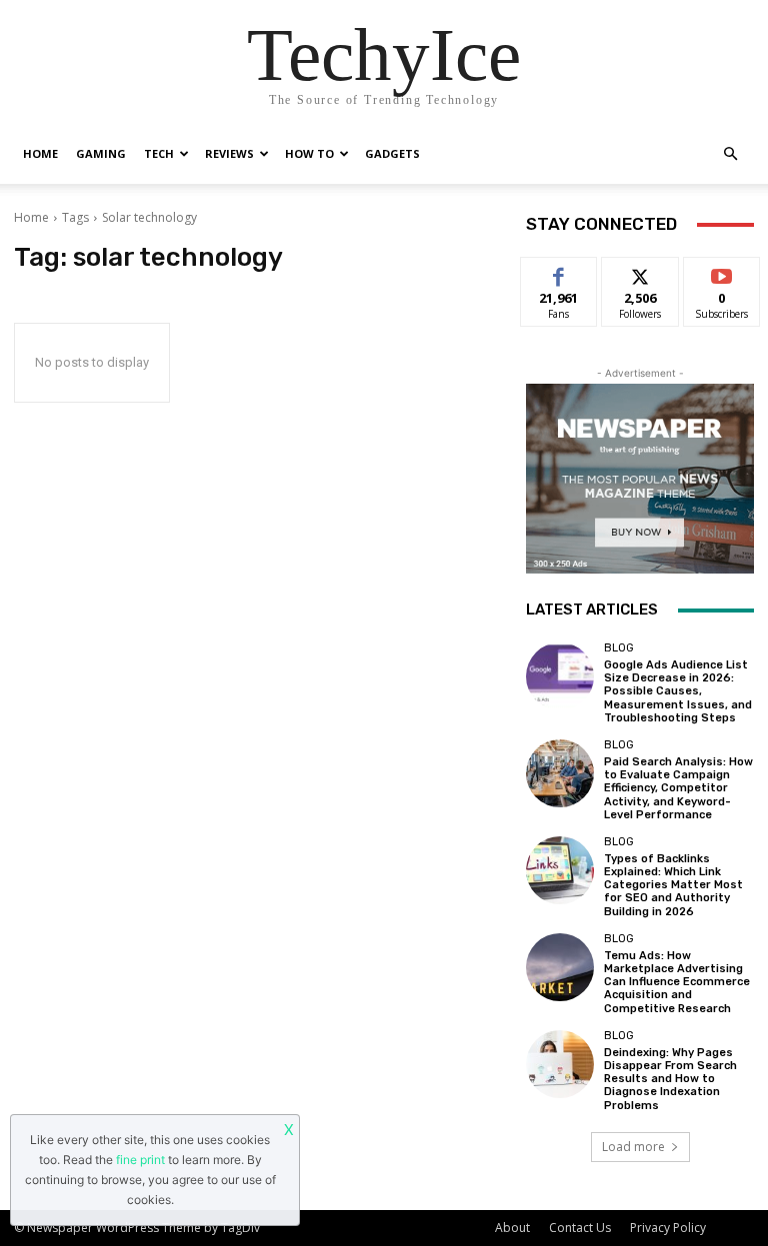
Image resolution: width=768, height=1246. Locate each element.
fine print (140, 1159)
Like (559, 272)
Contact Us (580, 1227)
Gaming (101, 153)
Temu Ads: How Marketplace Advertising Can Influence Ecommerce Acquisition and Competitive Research (677, 982)
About (512, 1227)
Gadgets (392, 153)
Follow (640, 272)
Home (40, 153)
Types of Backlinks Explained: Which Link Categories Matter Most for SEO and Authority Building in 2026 (673, 885)
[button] (730, 154)
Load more (633, 1146)
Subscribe (722, 272)
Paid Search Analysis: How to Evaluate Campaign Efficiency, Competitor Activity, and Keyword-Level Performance (678, 788)
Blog (619, 647)
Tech (159, 153)
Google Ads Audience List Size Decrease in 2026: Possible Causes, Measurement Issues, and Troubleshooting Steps (678, 691)
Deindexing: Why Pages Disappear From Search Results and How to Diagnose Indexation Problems (670, 1079)
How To (309, 153)
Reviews (229, 153)
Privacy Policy (668, 1227)
